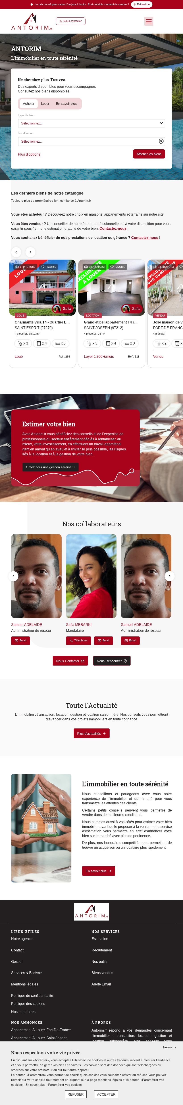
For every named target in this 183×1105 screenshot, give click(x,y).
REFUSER (76, 1094)
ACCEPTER (106, 1094)
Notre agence (22, 939)
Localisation (25, 133)
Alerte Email (101, 984)
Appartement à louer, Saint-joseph (39, 1038)
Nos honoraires (23, 1012)
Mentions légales (24, 984)
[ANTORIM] (31, 21)
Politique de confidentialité (32, 996)
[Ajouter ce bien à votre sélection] (42, 267)
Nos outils (99, 962)
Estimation (100, 939)
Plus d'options (29, 154)
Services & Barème (26, 973)
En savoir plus (66, 103)
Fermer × (169, 1047)
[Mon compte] (159, 21)
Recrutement (102, 950)
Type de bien (26, 115)
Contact (17, 950)
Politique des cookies (28, 1004)
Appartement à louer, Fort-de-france (41, 1030)
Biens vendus (102, 973)
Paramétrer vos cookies (65, 1084)
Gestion (17, 962)
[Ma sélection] (168, 21)
